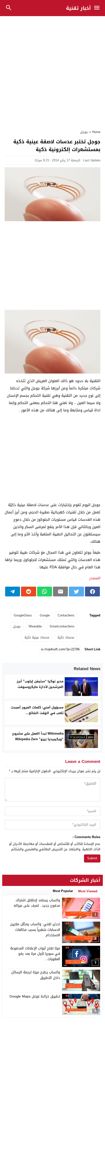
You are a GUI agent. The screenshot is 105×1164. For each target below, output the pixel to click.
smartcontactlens (62, 626)
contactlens (66, 615)
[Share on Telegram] (12, 591)
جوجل (84, 132)
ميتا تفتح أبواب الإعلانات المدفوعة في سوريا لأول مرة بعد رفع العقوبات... (35, 954)
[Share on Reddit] (28, 591)
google (45, 615)
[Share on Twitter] (76, 591)
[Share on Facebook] (92, 591)
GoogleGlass (23, 615)
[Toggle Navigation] (98, 8)
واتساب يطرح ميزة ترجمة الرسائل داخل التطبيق (35, 975)
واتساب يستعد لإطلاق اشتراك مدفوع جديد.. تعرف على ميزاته (37, 903)
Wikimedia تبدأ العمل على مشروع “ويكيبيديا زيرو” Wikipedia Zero (37, 736)
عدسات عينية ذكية (37, 637)
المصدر (94, 578)
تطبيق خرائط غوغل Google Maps (35, 996)
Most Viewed (87, 891)
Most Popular (63, 891)
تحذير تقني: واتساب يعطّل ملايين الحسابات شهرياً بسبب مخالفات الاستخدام (35, 929)
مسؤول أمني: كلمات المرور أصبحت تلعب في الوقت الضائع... (37, 710)
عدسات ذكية (65, 637)
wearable (35, 626)
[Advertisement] (52, 70)
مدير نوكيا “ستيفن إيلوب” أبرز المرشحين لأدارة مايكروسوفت (40, 684)
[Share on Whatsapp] (44, 591)
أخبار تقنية (78, 8)
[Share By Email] (60, 591)
